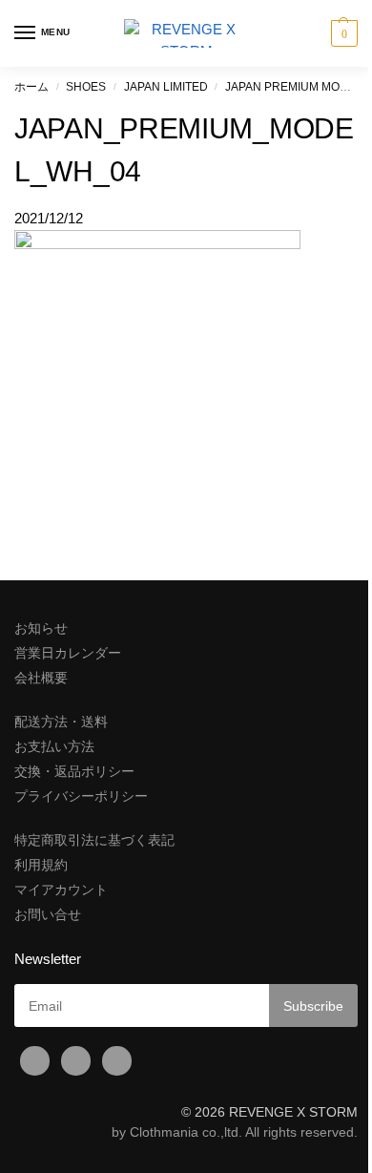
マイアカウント (61, 889)
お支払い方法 (54, 746)
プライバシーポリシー (81, 796)
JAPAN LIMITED (166, 87)
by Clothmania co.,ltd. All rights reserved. (235, 1132)
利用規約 (41, 864)
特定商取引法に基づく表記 (94, 840)
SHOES (86, 87)
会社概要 (41, 677)
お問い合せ (47, 914)
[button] (342, 33)
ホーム (31, 87)
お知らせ (41, 628)
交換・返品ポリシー (74, 771)
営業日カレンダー (67, 652)
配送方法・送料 (61, 721)
